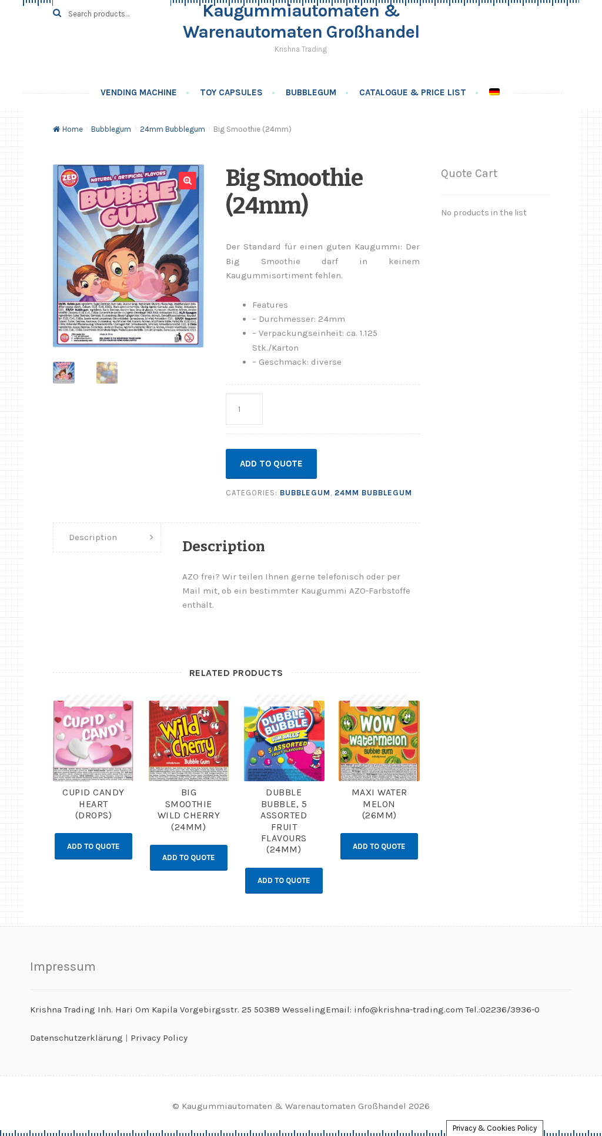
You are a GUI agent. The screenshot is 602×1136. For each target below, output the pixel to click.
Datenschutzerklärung (76, 1037)
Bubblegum (311, 92)
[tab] (106, 538)
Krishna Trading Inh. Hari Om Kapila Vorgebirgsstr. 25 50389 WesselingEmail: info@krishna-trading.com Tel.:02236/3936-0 (285, 1009)
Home (72, 129)
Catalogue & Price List (412, 92)
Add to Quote (271, 463)
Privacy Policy (159, 1037)
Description (93, 537)
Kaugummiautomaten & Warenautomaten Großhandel (301, 21)
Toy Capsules (231, 92)
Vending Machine (139, 92)
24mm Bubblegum (172, 129)
